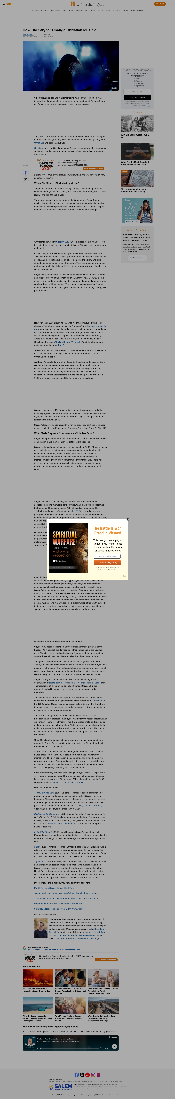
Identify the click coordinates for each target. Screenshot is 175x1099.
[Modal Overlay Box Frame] (87, 549)
